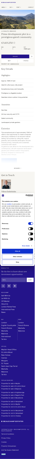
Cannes (4, 358)
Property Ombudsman (8, 446)
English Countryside (8, 325)
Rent (18, 7)
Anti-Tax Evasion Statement (10, 450)
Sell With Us (5, 295)
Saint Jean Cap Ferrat (9, 366)
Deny (17, 262)
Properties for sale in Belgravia (11, 389)
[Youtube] (15, 286)
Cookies (4, 442)
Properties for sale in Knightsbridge (12, 392)
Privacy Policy (5, 438)
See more (17, 168)
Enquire (15, 56)
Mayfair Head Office (8, 349)
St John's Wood (6, 352)
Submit (30, 279)
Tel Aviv (4, 339)
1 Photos (25, 60)
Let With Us (5, 298)
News (3, 312)
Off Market (5, 301)
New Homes (5, 355)
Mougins (4, 361)
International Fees (8, 309)
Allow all (17, 251)
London (4, 322)
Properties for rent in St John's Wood (13, 407)
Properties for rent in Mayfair (10, 404)
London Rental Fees (8, 307)
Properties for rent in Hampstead (12, 413)
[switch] (30, 228)
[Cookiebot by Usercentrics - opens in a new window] (25, 195)
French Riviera (6, 328)
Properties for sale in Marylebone (12, 398)
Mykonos (4, 334)
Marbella (4, 331)
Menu (3, 7)
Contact (31, 7)
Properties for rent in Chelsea (11, 416)
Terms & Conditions (7, 434)
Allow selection (17, 256)
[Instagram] (9, 286)
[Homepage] (17, 2)
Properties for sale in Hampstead (12, 401)
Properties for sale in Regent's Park (12, 395)
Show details (26, 246)
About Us (4, 304)
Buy (11, 7)
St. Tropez (5, 363)
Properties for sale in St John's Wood (13, 386)
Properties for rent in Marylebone (12, 410)
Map (9, 60)
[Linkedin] (3, 286)
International (6, 336)
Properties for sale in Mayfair (10, 383)
